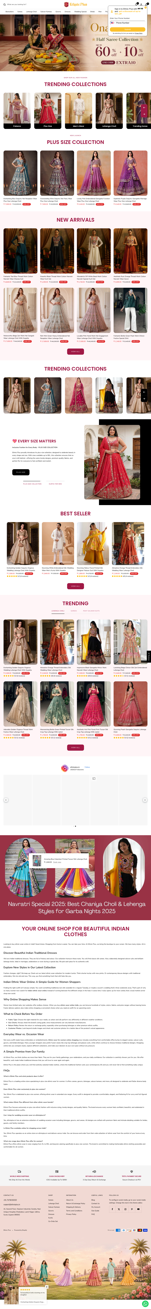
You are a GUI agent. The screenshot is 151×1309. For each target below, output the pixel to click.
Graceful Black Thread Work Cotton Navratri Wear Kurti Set (56, 277)
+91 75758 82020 (10, 1200)
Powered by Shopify (20, 1230)
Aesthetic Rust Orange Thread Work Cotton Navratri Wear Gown (130, 277)
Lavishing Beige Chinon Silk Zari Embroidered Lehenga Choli (130, 668)
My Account (95, 1207)
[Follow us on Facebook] (112, 1209)
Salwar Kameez (46, 12)
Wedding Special (80, 12)
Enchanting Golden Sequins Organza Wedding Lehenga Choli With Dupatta (21, 569)
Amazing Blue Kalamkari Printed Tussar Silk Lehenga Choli (65, 859)
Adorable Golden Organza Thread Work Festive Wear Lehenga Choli (18, 730)
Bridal (92, 12)
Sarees (19, 12)
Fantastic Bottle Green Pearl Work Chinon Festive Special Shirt (129, 337)
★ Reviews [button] (149, 657)
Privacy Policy (71, 1214)
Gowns (58, 12)
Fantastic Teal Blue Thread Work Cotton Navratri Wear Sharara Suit (18, 277)
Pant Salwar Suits (91, 611)
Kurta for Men (23, 469)
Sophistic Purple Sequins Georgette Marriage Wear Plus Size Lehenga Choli (130, 200)
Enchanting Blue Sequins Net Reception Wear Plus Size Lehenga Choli (20, 200)
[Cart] (146, 4)
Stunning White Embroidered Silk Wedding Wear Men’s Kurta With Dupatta (58, 569)
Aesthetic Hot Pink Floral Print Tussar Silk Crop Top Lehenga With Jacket (92, 730)
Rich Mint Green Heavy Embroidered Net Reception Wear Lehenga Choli (55, 337)
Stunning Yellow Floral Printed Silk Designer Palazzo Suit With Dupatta (90, 569)
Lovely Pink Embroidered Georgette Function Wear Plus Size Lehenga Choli (93, 200)
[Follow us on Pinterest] (132, 1209)
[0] (136, 4)
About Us (69, 1200)
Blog (93, 1200)
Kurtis (50, 1218)
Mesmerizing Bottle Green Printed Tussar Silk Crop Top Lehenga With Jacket (56, 730)
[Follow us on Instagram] (125, 1209)
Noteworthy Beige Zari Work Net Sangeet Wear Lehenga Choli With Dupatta (19, 337)
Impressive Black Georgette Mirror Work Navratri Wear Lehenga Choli (91, 668)
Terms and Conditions (74, 1211)
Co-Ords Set (53, 1221)
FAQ (93, 1214)
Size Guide (95, 1211)
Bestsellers (10, 12)
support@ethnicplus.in (12, 1204)
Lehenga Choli (31, 12)
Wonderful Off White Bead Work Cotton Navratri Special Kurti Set (92, 277)
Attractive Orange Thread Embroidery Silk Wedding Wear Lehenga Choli (127, 569)
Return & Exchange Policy (75, 1203)
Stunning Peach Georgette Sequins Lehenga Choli (130, 730)
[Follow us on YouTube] (138, 1209)
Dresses (68, 12)
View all (75, 352)
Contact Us (95, 1203)
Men (100, 12)
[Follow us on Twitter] (119, 1209)
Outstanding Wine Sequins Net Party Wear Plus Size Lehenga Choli (56, 200)
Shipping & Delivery (73, 1207)
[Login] (141, 5)
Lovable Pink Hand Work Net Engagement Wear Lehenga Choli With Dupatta (92, 337)
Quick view (57, 862)
